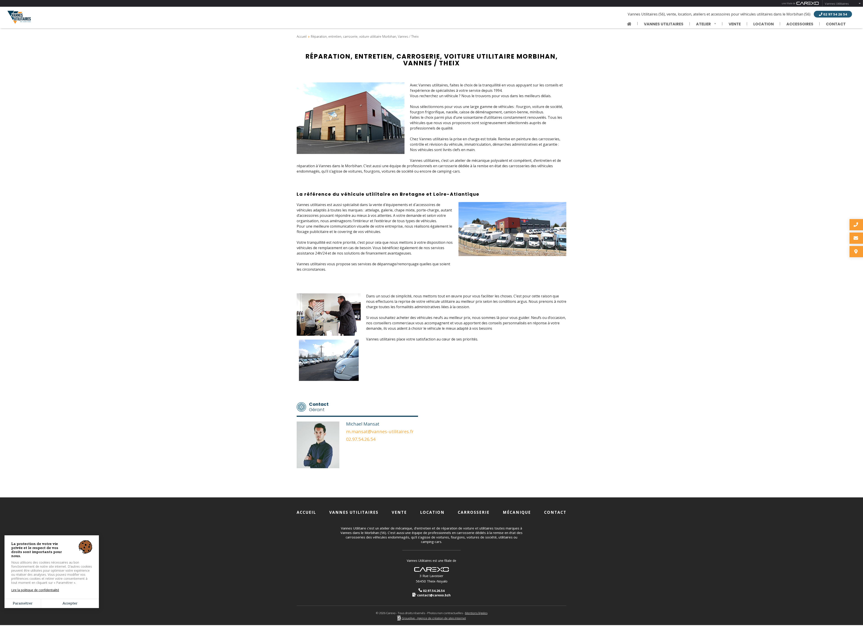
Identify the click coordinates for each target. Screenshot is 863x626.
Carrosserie (473, 512)
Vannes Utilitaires (837, 4)
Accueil (302, 36)
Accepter (70, 603)
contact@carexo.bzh (433, 595)
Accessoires (799, 24)
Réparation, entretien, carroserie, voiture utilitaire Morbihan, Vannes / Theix (365, 36)
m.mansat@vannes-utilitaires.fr (380, 431)
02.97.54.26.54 (360, 439)
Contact (836, 24)
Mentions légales (476, 613)
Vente (735, 24)
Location (763, 24)
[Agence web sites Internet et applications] (398, 618)
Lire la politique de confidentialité (35, 590)
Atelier (700, 24)
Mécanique (517, 512)
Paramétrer (23, 603)
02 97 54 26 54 (834, 14)
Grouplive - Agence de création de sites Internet (434, 618)
